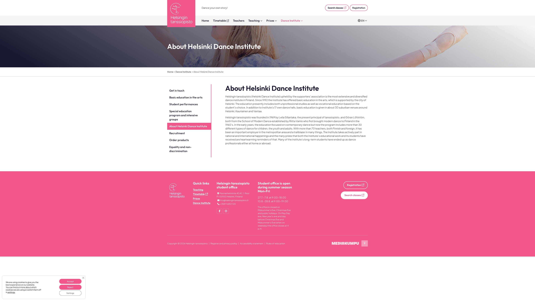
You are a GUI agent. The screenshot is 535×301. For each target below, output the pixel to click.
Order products (179, 140)
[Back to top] (364, 243)
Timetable (199, 194)
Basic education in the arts (185, 97)
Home (205, 20)
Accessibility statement (251, 243)
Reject (70, 287)
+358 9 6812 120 (228, 203)
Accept (70, 281)
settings (11, 292)
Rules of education (275, 243)
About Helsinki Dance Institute (188, 126)
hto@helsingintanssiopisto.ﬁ (234, 200)
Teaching (254, 20)
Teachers (238, 20)
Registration (358, 7)
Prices (270, 20)
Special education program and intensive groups (183, 115)
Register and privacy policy (224, 243)
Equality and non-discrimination (180, 149)
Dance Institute (290, 20)
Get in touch (176, 90)
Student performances (183, 104)
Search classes (335, 7)
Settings (70, 293)
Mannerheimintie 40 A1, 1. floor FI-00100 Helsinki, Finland (233, 195)
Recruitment (177, 133)
